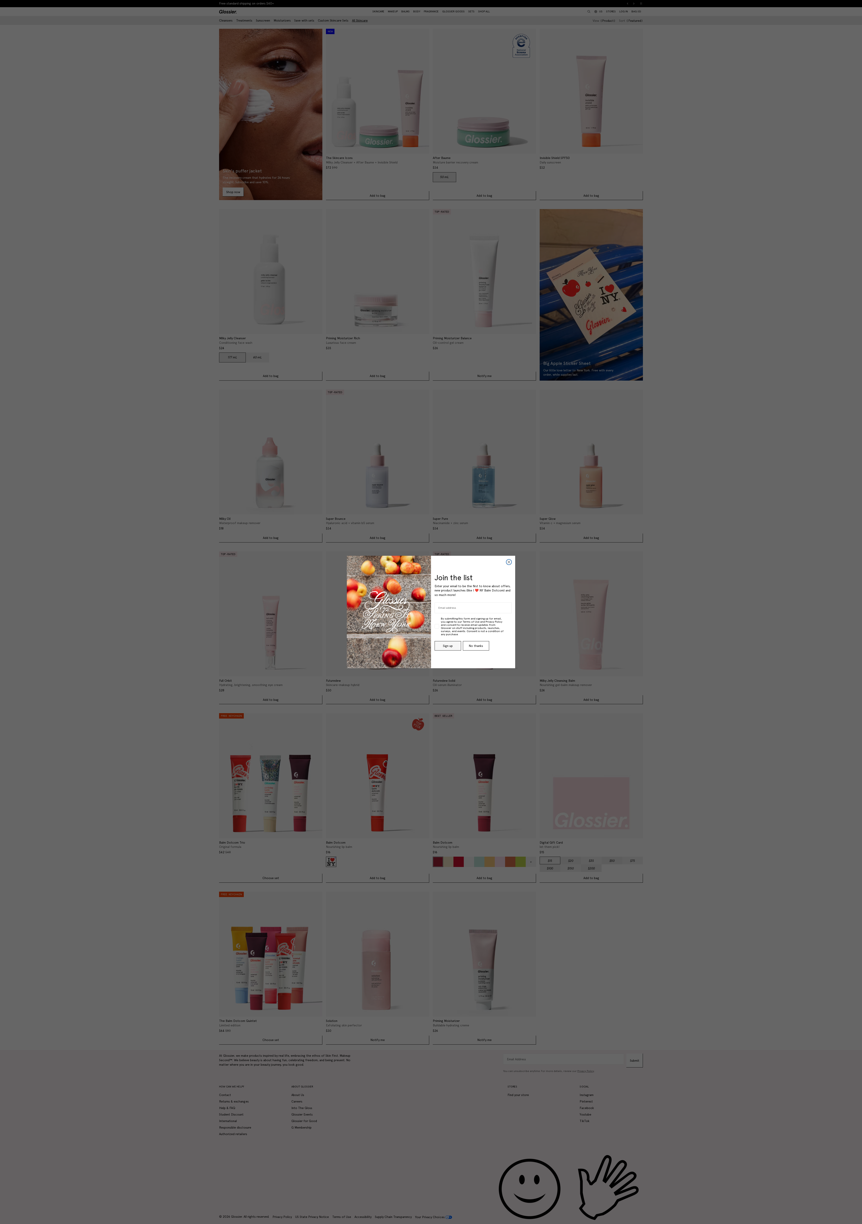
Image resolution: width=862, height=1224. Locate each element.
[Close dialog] (509, 562)
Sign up (448, 646)
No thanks (476, 646)
